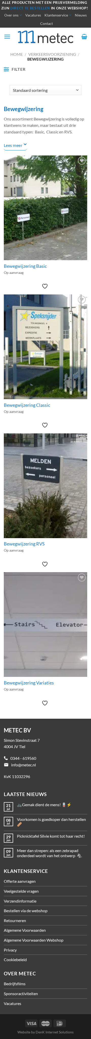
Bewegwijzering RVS (24, 544)
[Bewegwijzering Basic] (45, 207)
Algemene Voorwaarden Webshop (33, 940)
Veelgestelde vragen (21, 891)
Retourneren (15, 920)
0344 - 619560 (23, 758)
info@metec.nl (23, 764)
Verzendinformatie (20, 901)
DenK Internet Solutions (55, 1032)
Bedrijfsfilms (15, 983)
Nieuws (81, 15)
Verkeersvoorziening (52, 54)
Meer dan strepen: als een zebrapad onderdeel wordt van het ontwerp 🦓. (49, 853)
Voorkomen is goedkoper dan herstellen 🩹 (51, 821)
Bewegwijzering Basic (25, 266)
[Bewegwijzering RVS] (45, 485)
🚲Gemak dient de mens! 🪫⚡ (44, 804)
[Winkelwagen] (84, 36)
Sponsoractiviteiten (21, 993)
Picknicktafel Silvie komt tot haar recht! (51, 836)
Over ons (11, 15)
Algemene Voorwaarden (25, 930)
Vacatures (33, 15)
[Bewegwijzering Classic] (45, 346)
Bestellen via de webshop (26, 910)
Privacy (10, 949)
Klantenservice (56, 15)
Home (16, 54)
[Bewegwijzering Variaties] (45, 624)
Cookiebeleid (15, 959)
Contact (46, 23)
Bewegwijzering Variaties (29, 682)
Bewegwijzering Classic (27, 405)
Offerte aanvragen (20, 881)
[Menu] (7, 36)
